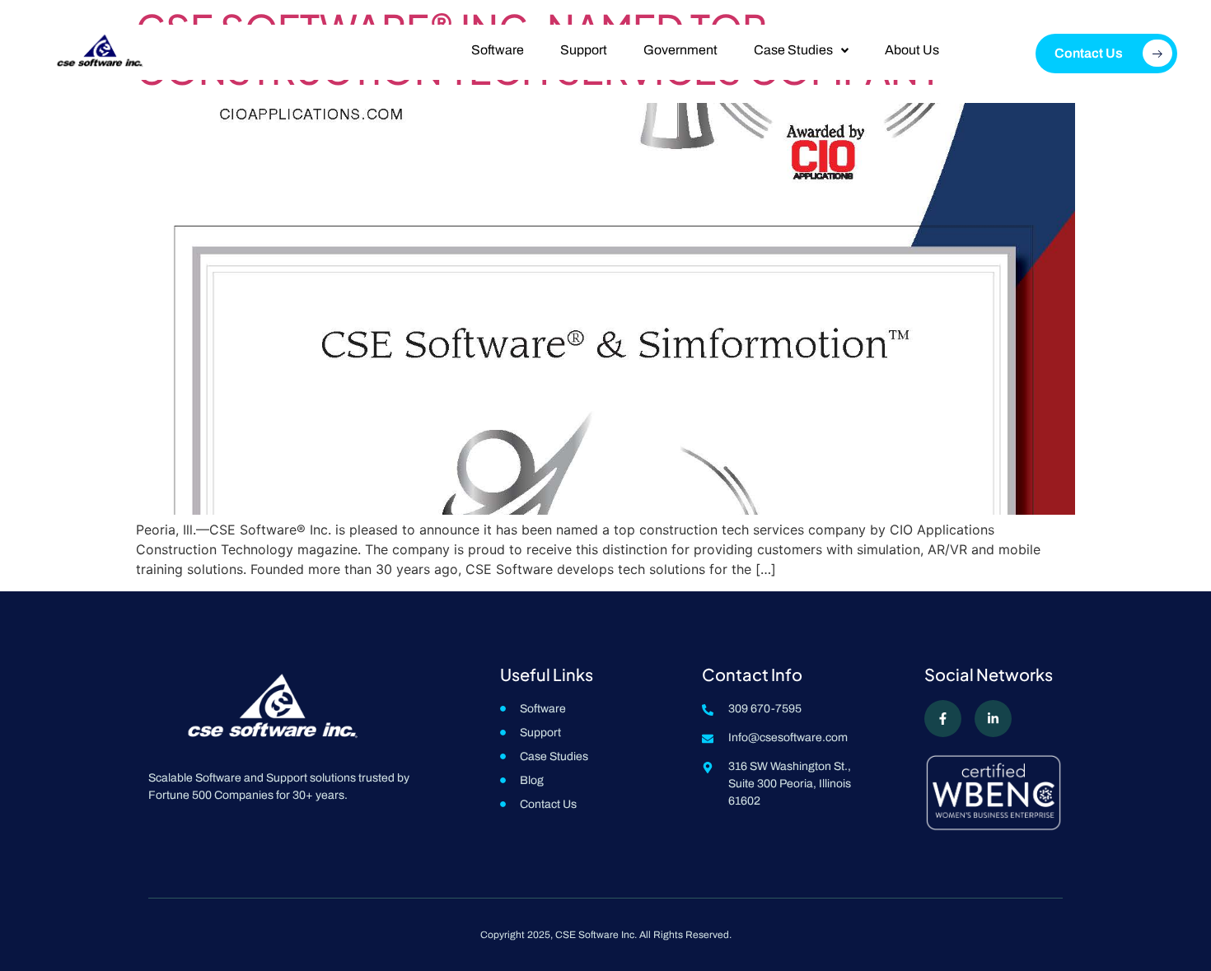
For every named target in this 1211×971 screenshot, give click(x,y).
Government (680, 50)
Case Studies (793, 50)
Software (497, 50)
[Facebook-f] (942, 718)
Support (583, 50)
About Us (912, 50)
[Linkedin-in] (993, 718)
